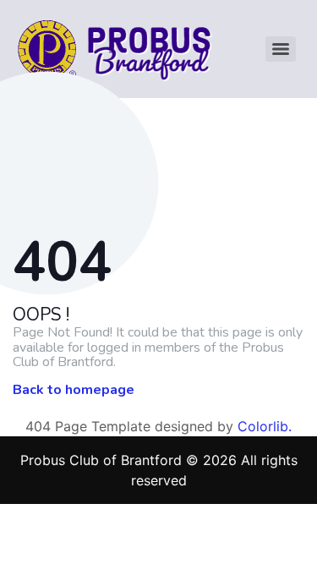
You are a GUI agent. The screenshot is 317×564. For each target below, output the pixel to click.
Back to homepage (73, 390)
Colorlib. (265, 426)
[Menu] (280, 49)
